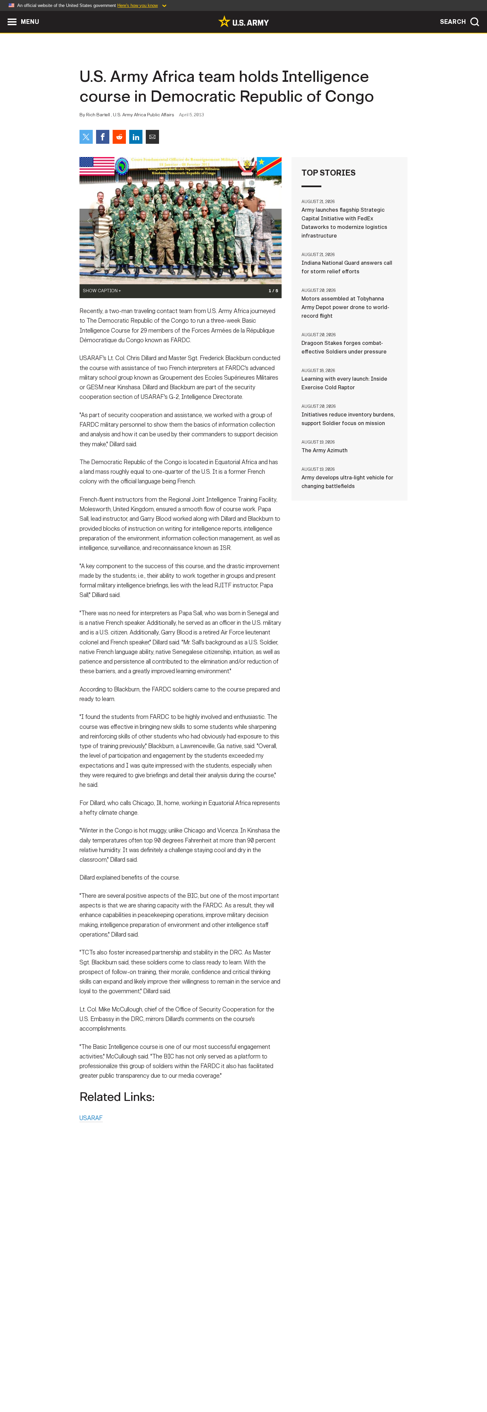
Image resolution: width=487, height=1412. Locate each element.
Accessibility (249, 1382)
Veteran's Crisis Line (368, 1382)
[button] (3, 14)
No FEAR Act (315, 1382)
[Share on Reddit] (119, 137)
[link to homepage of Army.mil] (243, 21)
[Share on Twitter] (86, 137)
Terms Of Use (203, 1382)
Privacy (166, 1382)
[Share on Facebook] (102, 137)
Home (98, 1382)
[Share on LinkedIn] (135, 137)
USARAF (91, 1118)
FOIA (284, 1382)
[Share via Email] (152, 137)
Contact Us (130, 1382)
